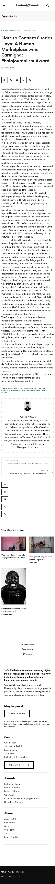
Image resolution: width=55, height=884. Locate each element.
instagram (28, 644)
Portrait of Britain (12, 787)
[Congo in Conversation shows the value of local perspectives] (13, 586)
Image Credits (11, 837)
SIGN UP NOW (17, 713)
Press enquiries (11, 749)
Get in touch (10, 742)
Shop (6, 833)
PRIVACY (11, 872)
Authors (7, 826)
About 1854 (10, 818)
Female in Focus (11, 791)
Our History (10, 822)
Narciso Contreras (32, 390)
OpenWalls (9, 794)
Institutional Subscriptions (16, 757)
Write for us (9, 829)
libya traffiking (17, 390)
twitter (28, 654)
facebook (28, 649)
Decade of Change (13, 802)
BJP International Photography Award (22, 798)
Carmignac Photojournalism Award (21, 388)
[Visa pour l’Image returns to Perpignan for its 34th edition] (13, 544)
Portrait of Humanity (13, 783)
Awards (4, 30)
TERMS (3, 872)
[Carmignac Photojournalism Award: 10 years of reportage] (41, 545)
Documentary (14, 30)
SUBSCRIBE (20, 872)
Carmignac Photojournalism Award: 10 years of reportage (40, 559)
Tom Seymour (8, 68)
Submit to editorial (13, 746)
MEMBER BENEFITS (19, 765)
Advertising (9, 753)
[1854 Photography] (27, 6)
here (34, 381)
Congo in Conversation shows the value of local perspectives (13, 611)
